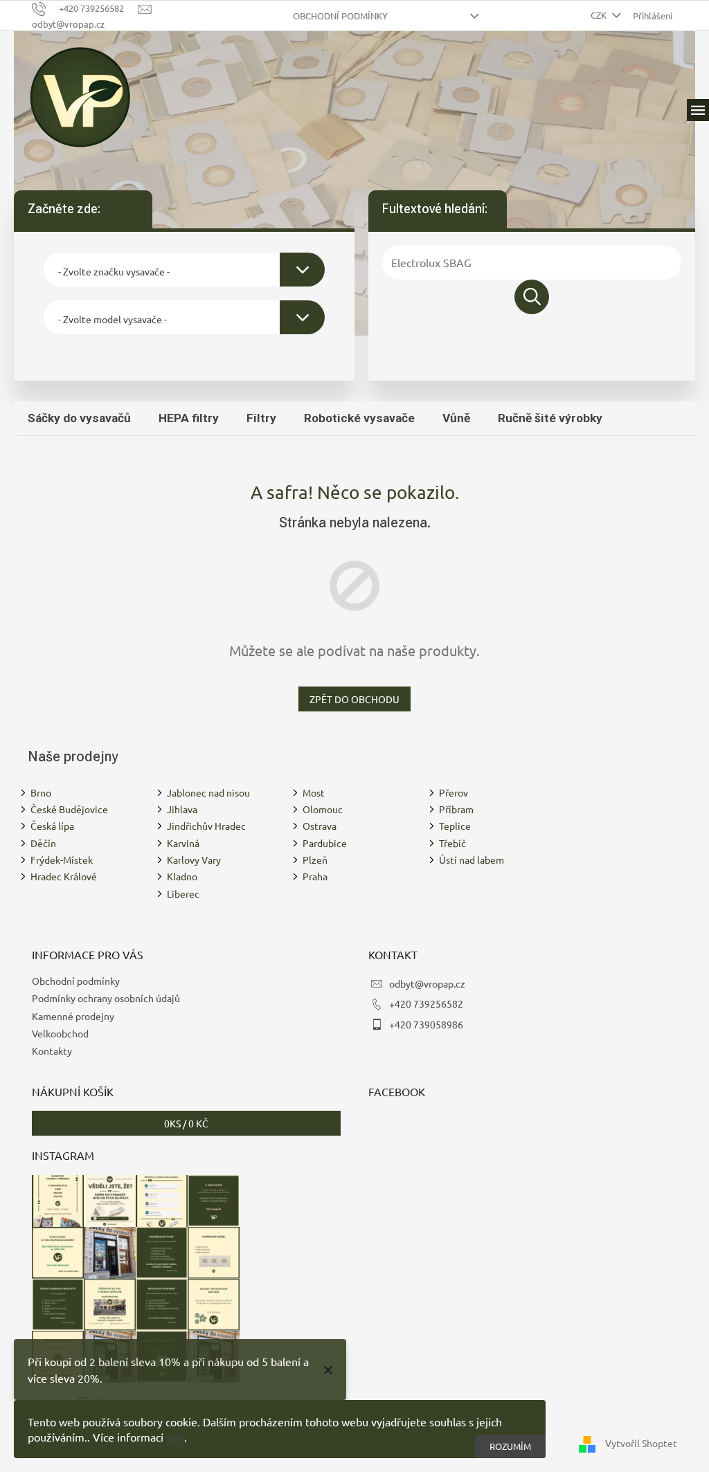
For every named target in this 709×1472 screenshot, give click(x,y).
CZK (600, 15)
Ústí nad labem (471, 859)
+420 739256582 (426, 1003)
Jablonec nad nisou (208, 792)
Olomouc (323, 809)
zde (175, 1437)
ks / (186, 1123)
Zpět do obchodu (354, 699)
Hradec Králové (63, 876)
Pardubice (325, 843)
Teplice (455, 825)
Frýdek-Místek (61, 859)
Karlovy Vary (194, 859)
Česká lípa (52, 825)
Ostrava (319, 825)
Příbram (456, 809)
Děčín (43, 843)
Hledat (531, 297)
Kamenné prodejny (73, 1016)
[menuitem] (79, 418)
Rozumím (510, 1446)
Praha (315, 876)
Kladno (182, 876)
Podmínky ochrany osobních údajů (106, 998)
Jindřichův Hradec (206, 825)
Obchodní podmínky (340, 15)
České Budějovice (69, 809)
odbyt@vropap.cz (427, 983)
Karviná (183, 843)
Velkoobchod (60, 1033)
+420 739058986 (426, 1024)
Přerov (453, 792)
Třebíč (452, 843)
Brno (40, 792)
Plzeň (315, 859)
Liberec (183, 893)
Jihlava (182, 809)
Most (314, 792)
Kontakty (52, 1050)
